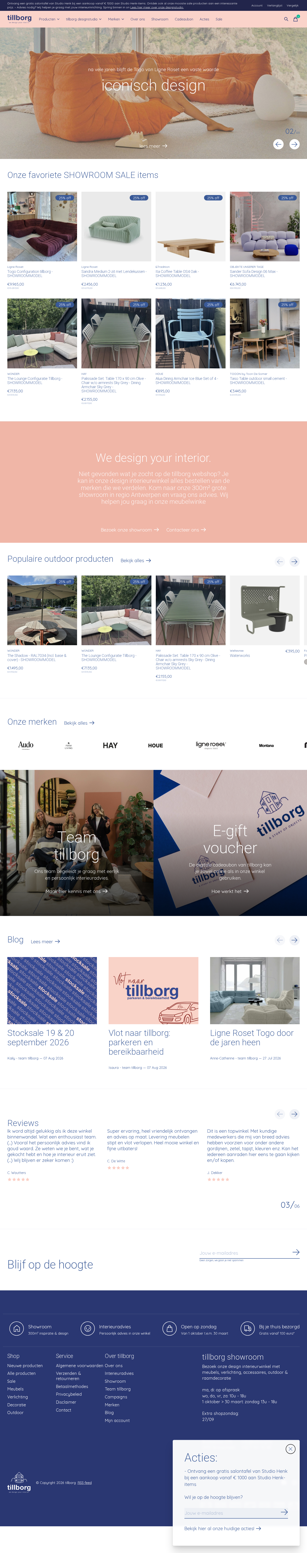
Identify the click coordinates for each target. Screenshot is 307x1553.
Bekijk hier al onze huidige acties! (219, 1528)
